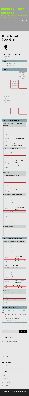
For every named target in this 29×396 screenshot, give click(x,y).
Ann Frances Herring (10, 300)
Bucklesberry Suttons (12, 11)
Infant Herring (9, 226)
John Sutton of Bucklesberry (9, 341)
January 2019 (5, 356)
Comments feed (6, 382)
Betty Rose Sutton (15, 268)
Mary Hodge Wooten (16, 145)
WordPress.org (6, 385)
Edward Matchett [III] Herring (13, 194)
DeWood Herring (9, 212)
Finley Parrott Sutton (16, 285)
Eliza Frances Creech (16, 288)
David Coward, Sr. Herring (12, 175)
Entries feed (5, 379)
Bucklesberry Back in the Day (10, 366)
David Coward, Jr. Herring (12, 293)
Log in (3, 375)
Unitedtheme (19, 393)
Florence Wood (14, 148)
